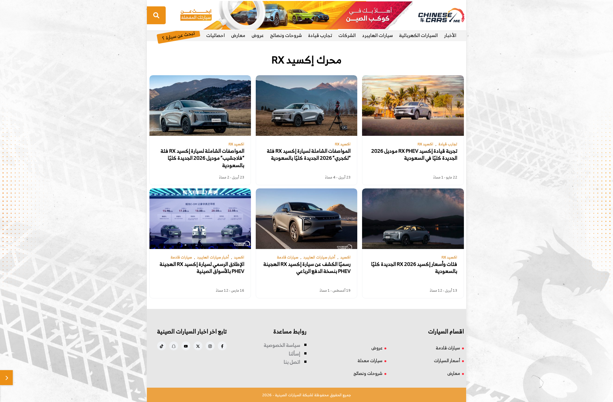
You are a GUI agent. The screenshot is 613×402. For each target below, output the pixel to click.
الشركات (347, 35)
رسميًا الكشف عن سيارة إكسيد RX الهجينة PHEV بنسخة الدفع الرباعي (307, 267)
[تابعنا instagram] (210, 345)
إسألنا (294, 353)
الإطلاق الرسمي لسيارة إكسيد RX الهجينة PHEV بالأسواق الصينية (202, 267)
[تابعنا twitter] (197, 345)
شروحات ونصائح (286, 35)
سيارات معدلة (370, 360)
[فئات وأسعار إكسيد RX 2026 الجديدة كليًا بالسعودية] (413, 218)
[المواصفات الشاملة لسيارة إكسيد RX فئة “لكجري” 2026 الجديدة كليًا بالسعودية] (306, 105)
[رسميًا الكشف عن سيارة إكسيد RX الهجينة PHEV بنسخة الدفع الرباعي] (306, 218)
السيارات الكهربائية (418, 35)
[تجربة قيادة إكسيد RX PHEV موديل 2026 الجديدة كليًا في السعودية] (413, 105)
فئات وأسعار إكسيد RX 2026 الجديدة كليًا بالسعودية (414, 267)
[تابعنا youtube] (185, 345)
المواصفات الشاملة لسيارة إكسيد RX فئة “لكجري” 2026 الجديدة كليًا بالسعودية (309, 154)
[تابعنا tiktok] (161, 345)
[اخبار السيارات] (436, 15)
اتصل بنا (292, 361)
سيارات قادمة (448, 348)
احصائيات (215, 35)
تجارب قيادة (320, 35)
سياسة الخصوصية (282, 344)
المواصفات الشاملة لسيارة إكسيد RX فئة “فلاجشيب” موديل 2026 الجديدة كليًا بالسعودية (202, 158)
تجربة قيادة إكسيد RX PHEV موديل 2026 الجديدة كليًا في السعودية (414, 154)
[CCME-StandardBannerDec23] (296, 14)
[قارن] (6, 377)
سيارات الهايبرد (377, 35)
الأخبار (450, 35)
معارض (238, 35)
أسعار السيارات (447, 360)
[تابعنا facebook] (222, 345)
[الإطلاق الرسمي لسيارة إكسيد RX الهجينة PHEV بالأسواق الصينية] (200, 218)
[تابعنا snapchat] (173, 345)
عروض (258, 35)
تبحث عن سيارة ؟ (178, 35)
